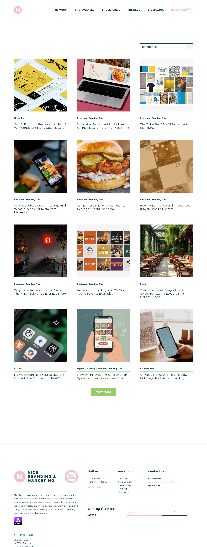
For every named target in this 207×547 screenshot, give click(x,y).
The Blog (134, 9)
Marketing (19, 118)
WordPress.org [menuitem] (24, 543)
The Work (60, 9)
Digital (80, 369)
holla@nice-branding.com (162, 482)
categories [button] (149, 47)
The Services (111, 9)
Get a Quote (179, 10)
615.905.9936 (156, 9)
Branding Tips (147, 369)
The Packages (84, 9)
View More (103, 392)
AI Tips (17, 369)
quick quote (155, 485)
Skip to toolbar (21, 540)
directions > (95, 486)
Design (143, 284)
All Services (123, 492)
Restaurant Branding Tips (90, 118)
